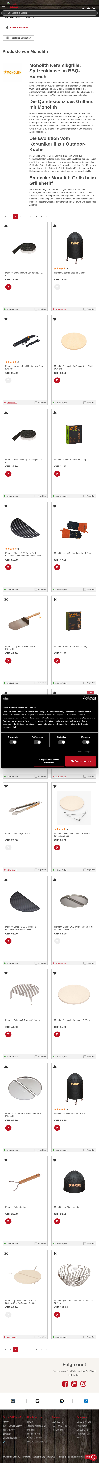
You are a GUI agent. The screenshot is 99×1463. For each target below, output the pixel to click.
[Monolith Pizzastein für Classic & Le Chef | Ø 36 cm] (74, 341)
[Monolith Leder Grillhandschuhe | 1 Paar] (74, 527)
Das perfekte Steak (84, 1421)
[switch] (37, 742)
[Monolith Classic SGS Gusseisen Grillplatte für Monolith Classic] (25, 901)
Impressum (27, 1456)
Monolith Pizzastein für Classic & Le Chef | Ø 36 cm (73, 367)
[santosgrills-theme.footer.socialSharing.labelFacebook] (65, 1387)
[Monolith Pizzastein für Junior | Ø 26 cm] (74, 995)
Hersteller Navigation (20, 38)
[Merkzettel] (88, 9)
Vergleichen (42, 309)
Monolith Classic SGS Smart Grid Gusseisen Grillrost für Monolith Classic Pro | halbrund (23, 554)
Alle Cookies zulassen (81, 761)
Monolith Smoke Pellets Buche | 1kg (70, 646)
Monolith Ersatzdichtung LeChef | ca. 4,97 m (24, 274)
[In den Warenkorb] (8, 287)
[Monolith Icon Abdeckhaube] (74, 1181)
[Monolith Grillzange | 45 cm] (25, 808)
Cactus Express (82, 1429)
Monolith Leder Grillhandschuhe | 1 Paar (72, 553)
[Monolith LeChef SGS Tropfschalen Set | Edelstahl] (25, 1088)
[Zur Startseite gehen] (14, 6)
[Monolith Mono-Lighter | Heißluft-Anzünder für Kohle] (25, 341)
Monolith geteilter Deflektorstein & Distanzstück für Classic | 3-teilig (20, 1301)
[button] (74, 268)
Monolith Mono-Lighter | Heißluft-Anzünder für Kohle (24, 367)
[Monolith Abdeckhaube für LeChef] (74, 1088)
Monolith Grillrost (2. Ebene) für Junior (22, 1020)
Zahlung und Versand (75, 1456)
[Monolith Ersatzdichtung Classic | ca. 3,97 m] (25, 434)
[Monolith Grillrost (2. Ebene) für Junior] (25, 995)
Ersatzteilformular (33, 1433)
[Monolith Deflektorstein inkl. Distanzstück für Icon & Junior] (74, 808)
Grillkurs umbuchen (34, 1437)
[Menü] (3, 7)
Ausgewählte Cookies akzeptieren (49, 761)
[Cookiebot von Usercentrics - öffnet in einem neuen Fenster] (84, 698)
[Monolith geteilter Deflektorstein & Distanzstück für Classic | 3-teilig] (25, 1275)
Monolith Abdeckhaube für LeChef (69, 1114)
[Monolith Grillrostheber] (25, 1181)
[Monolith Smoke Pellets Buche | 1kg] (74, 621)
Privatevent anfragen (35, 1441)
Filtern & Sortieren (19, 28)
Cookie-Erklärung (39, 1456)
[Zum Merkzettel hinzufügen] (6, 226)
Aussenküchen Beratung (61, 1425)
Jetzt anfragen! (60, 309)
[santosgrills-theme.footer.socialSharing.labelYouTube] (74, 1387)
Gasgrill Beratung (58, 1421)
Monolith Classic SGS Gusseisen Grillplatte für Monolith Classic (20, 928)
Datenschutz (61, 1456)
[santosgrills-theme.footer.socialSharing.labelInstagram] (83, 1387)
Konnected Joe (82, 1425)
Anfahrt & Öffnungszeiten (36, 1425)
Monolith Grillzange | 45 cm (17, 833)
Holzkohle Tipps (58, 1429)
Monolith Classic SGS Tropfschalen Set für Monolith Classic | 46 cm (73, 928)
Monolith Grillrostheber (15, 1207)
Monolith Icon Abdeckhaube (67, 1207)
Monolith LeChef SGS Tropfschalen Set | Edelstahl (23, 1115)
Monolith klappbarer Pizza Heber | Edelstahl (20, 647)
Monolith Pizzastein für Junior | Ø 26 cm (72, 1020)
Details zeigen (84, 751)
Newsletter (7, 1433)
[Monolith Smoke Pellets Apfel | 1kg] (74, 434)
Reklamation (31, 1429)
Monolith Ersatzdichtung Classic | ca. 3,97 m (24, 461)
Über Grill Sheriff (9, 1429)
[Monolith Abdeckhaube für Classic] (74, 247)
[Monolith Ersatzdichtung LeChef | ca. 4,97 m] (25, 247)
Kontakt (30, 1421)
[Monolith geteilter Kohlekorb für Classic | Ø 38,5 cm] (74, 1275)
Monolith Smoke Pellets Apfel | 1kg (70, 460)
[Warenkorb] (93, 9)
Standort (6, 1421)
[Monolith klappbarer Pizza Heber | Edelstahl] (25, 621)
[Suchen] (4, 13)
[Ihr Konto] (83, 9)
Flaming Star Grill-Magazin (12, 1425)
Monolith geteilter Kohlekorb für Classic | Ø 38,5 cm (73, 1301)
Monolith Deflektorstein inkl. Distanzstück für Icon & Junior (73, 834)
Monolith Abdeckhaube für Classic (69, 273)
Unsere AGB (51, 1456)
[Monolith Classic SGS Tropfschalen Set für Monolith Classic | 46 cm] (74, 901)
